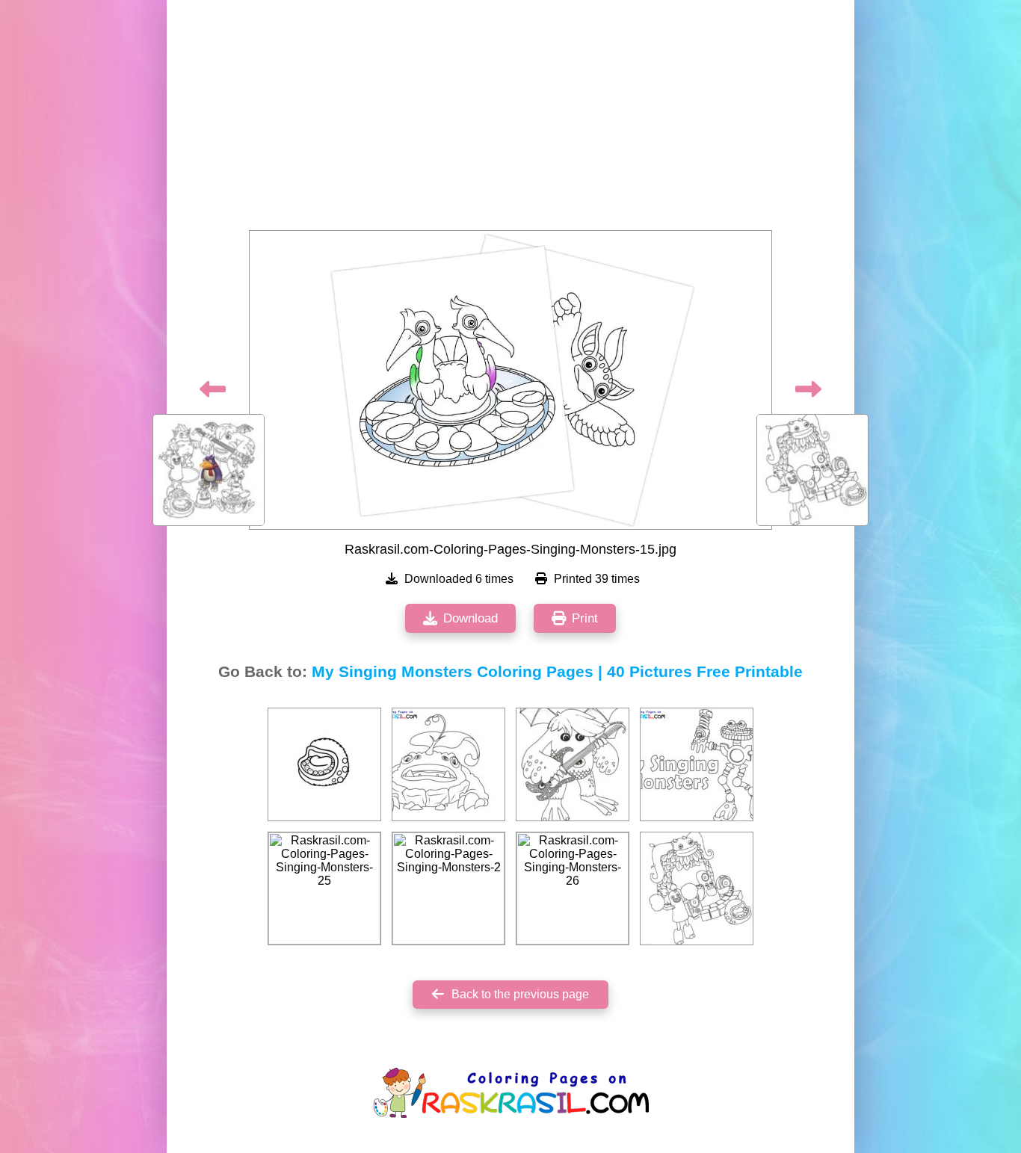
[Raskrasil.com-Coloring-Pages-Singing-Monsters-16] (696, 888)
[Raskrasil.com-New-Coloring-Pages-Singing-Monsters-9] (448, 764)
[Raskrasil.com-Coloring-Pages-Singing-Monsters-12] (572, 764)
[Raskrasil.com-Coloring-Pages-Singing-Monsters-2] (448, 888)
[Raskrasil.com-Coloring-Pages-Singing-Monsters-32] (324, 764)
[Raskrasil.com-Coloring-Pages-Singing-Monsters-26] (572, 888)
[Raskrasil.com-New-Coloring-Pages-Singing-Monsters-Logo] (696, 764)
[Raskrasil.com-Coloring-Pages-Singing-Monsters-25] (324, 888)
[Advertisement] (510, 119)
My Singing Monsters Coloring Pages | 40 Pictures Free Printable (557, 672)
